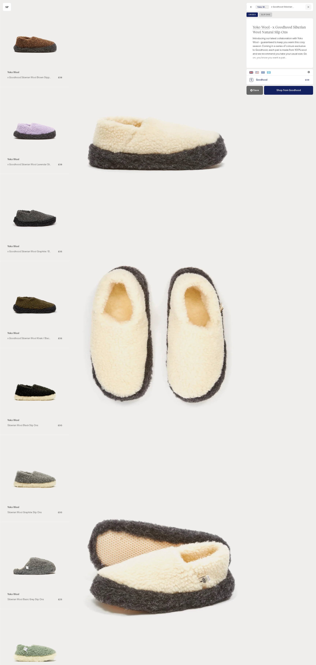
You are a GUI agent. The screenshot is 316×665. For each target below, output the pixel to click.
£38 (307, 80)
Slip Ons (265, 14)
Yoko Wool (261, 27)
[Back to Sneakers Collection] (251, 7)
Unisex (252, 14)
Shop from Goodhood (288, 90)
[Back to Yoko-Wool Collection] (308, 7)
